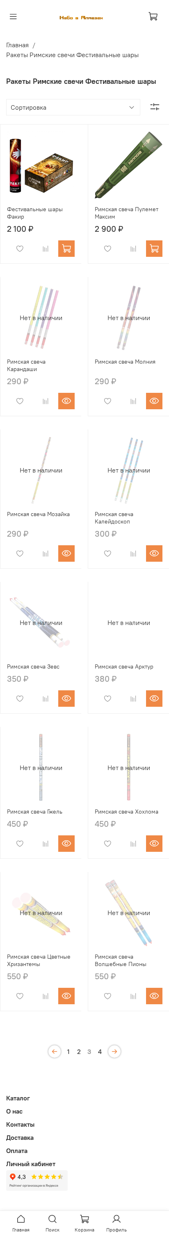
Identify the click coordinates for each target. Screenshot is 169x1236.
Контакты (20, 1124)
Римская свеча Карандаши (26, 365)
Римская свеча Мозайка (38, 514)
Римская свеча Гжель (34, 811)
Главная (17, 45)
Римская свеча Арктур (124, 666)
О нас (14, 1111)
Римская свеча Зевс (33, 666)
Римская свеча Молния (125, 361)
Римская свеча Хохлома (126, 811)
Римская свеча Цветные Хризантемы (39, 960)
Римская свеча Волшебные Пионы (120, 960)
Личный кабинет (30, 1164)
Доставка (20, 1137)
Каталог (18, 1098)
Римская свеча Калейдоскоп (114, 517)
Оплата (16, 1150)
